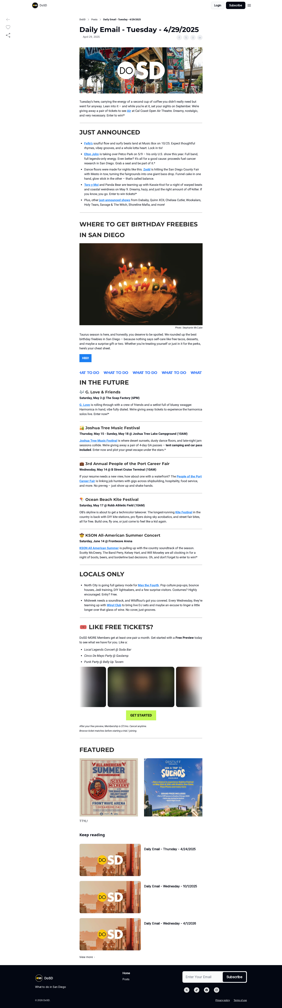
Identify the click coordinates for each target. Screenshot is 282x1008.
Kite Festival (183, 512)
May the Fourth (148, 585)
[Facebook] (206, 990)
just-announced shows (114, 200)
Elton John (91, 154)
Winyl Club (114, 605)
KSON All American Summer (99, 548)
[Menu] (249, 5)
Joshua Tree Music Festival (98, 440)
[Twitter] (186, 990)
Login (217, 5)
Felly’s (88, 143)
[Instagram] (216, 990)
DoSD (82, 19)
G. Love (84, 405)
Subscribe (235, 5)
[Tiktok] (196, 990)
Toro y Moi (91, 185)
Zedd (146, 169)
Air (129, 111)
